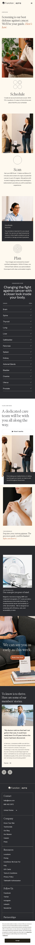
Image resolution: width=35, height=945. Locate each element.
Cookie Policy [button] (29, 932)
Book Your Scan (17, 657)
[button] (32, 3)
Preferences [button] (5, 935)
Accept (18, 940)
